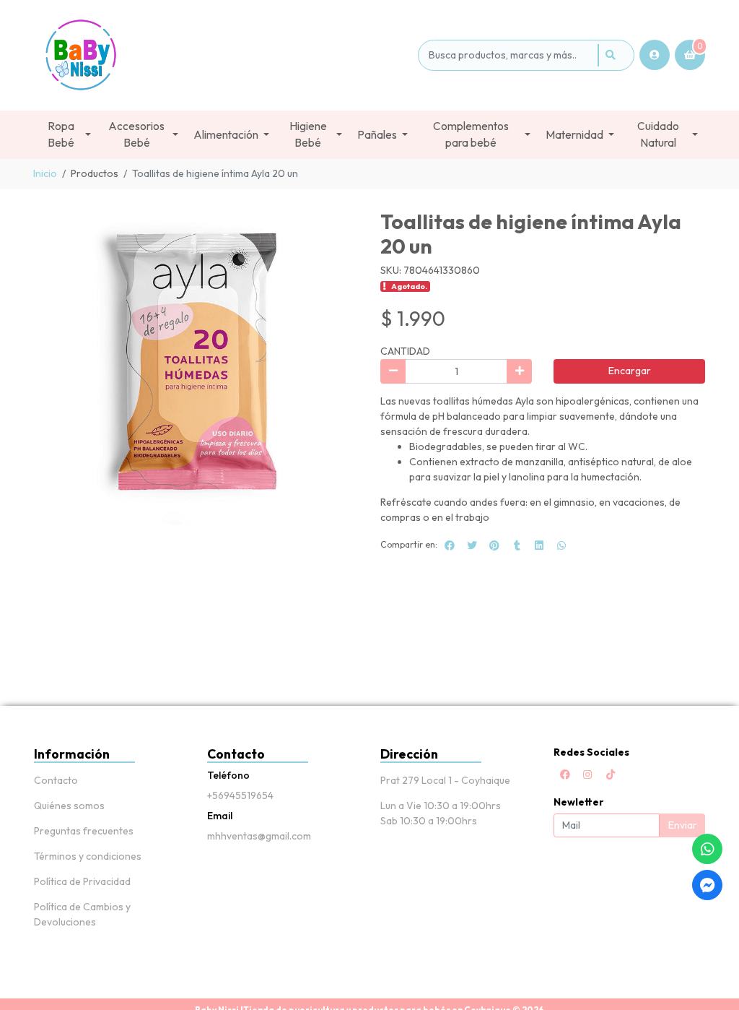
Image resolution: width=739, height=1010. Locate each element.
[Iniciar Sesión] (654, 55)
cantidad (405, 351)
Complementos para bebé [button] (471, 134)
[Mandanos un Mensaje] (707, 885)
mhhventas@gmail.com (259, 835)
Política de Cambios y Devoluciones (82, 914)
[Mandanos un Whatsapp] (707, 849)
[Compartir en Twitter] (472, 545)
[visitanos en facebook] (565, 774)
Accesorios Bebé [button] (136, 134)
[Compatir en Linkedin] (539, 545)
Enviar (682, 825)
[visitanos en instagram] (587, 774)
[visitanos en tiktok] (610, 774)
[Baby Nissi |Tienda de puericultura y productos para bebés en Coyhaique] (223, 55)
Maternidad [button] (574, 135)
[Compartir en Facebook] (450, 545)
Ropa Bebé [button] (61, 134)
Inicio (45, 173)
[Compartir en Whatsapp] (561, 545)
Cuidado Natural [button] (658, 134)
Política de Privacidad (82, 881)
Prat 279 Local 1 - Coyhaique (445, 780)
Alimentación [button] (225, 135)
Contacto (56, 780)
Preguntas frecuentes (84, 830)
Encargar (629, 370)
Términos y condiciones (87, 856)
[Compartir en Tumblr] (517, 545)
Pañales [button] (377, 135)
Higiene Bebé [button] (308, 134)
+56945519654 (240, 795)
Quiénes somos (69, 805)
